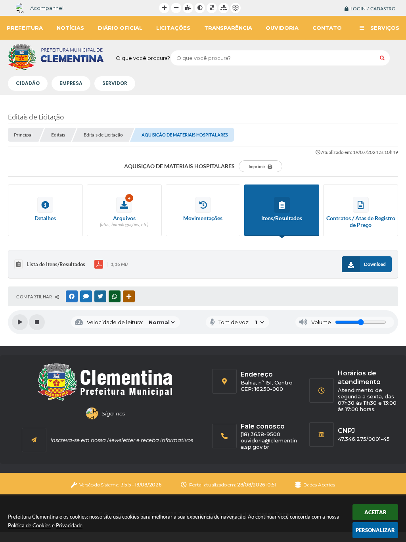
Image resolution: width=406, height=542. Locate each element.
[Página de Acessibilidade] (235, 8)
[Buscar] (382, 58)
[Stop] (37, 322)
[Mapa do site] (223, 8)
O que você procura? (143, 58)
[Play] (20, 322)
